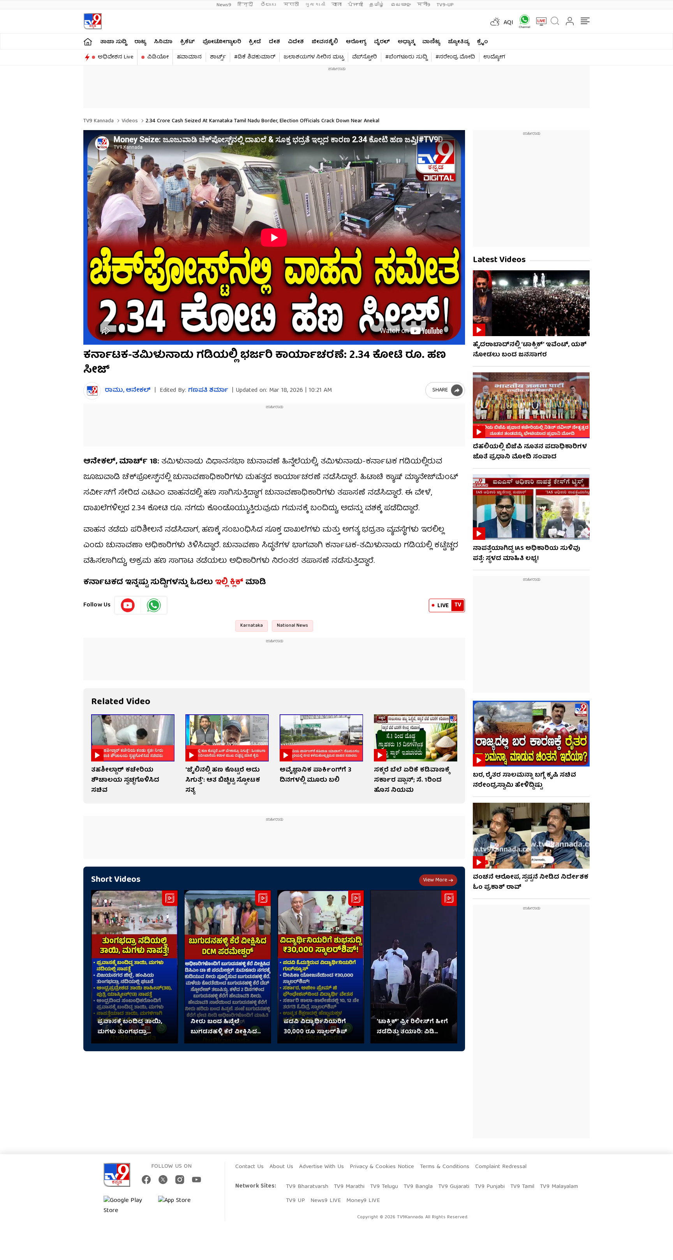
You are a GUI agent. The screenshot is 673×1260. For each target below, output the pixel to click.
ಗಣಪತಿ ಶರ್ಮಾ (208, 390)
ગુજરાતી (315, 5)
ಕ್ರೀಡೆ (255, 42)
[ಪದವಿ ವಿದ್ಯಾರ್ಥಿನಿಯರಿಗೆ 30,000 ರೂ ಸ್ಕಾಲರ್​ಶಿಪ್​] (321, 966)
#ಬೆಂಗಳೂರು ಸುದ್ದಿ (406, 57)
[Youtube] (128, 605)
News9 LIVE (325, 1201)
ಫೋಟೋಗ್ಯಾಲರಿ (222, 42)
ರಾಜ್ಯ (140, 42)
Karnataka (251, 626)
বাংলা (336, 5)
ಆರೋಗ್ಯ (356, 42)
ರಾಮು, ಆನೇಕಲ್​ (128, 391)
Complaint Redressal (501, 1167)
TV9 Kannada (98, 121)
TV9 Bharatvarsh (307, 1187)
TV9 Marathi (349, 1187)
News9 (224, 5)
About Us (281, 1167)
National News (292, 626)
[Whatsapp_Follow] (154, 605)
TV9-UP (445, 5)
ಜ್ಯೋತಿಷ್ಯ (458, 42)
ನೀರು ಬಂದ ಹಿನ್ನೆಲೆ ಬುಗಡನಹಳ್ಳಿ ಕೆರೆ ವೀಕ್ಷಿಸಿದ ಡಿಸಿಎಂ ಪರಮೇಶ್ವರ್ (223, 1027)
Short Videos (116, 880)
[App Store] (181, 1206)
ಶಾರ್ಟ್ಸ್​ (218, 57)
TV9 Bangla (418, 1187)
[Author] (92, 391)
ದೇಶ (274, 42)
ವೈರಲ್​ (382, 42)
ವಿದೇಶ (296, 42)
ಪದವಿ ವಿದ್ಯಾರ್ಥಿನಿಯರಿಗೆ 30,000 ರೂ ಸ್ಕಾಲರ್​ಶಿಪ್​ (315, 1027)
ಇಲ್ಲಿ (221, 582)
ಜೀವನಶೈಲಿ (325, 42)
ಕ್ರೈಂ (482, 42)
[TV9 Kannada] (92, 21)
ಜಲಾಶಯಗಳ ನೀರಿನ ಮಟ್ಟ (314, 57)
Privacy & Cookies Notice (382, 1167)
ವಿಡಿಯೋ (158, 57)
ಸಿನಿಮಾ (163, 42)
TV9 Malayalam (559, 1187)
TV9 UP (295, 1201)
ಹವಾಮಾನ (189, 57)
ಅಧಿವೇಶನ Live (115, 57)
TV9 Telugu (384, 1187)
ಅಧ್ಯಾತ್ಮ (406, 42)
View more (435, 880)
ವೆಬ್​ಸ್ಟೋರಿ (364, 57)
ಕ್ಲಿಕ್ (236, 582)
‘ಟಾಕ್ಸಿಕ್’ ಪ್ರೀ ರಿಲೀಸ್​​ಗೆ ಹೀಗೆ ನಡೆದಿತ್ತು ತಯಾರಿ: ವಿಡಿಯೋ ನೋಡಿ (412, 1027)
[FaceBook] (146, 1179)
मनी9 (423, 5)
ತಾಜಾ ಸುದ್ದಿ (113, 42)
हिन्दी (246, 5)
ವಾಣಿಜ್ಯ (431, 42)
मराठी (291, 5)
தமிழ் (376, 5)
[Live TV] (538, 21)
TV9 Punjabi (490, 1187)
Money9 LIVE (363, 1201)
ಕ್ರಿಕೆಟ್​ (187, 42)
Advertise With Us (321, 1167)
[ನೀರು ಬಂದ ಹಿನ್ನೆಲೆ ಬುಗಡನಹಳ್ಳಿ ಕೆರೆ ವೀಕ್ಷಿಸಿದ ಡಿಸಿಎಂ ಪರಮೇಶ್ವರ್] (228, 966)
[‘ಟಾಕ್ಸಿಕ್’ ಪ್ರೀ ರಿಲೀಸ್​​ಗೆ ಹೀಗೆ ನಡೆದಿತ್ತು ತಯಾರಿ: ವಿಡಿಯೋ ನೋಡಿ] (414, 966)
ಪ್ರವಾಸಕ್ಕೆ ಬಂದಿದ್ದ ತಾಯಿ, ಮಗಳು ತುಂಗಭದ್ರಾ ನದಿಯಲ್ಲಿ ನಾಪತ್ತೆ (129, 1027)
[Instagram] (179, 1179)
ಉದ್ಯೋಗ (494, 57)
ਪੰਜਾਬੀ (355, 5)
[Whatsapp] (521, 21)
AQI (508, 23)
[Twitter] (163, 1179)
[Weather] (494, 21)
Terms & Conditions (444, 1167)
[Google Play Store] (127, 1206)
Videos (129, 121)
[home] (87, 41)
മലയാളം (401, 5)
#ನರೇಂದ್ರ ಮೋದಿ (455, 57)
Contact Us (249, 1167)
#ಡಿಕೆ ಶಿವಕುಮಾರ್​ (254, 57)
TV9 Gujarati (453, 1187)
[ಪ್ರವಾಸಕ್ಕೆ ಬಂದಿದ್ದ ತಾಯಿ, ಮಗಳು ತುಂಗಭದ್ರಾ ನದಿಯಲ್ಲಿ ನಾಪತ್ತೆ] (135, 966)
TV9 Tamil (522, 1187)
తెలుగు (269, 5)
